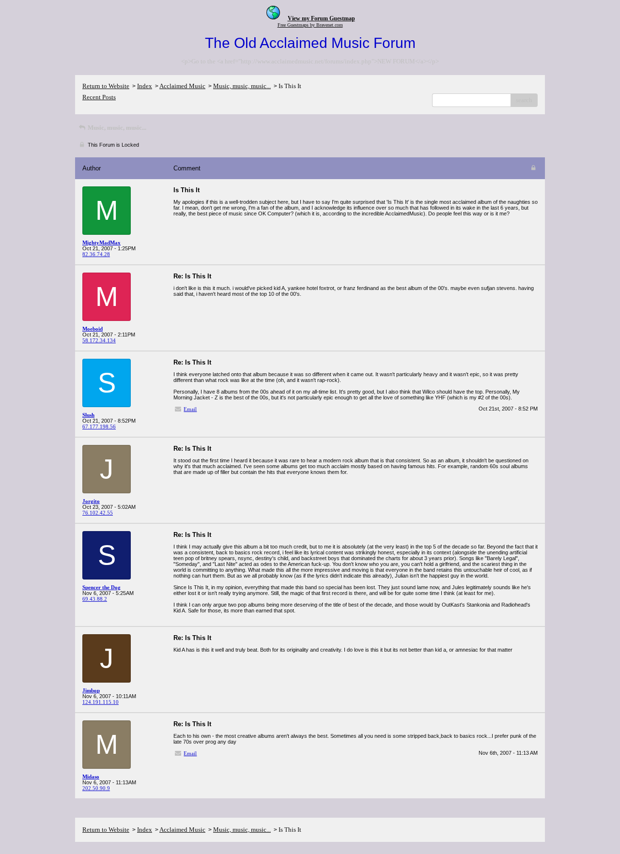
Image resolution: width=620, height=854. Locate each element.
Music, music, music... (242, 86)
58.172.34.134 (99, 340)
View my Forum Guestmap (321, 18)
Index (144, 86)
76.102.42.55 (97, 513)
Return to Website (105, 86)
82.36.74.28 (96, 254)
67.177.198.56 (99, 426)
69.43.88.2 (94, 599)
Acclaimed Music (182, 86)
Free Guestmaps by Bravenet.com (310, 25)
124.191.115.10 (100, 702)
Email (190, 409)
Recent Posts (99, 97)
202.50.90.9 (96, 788)
